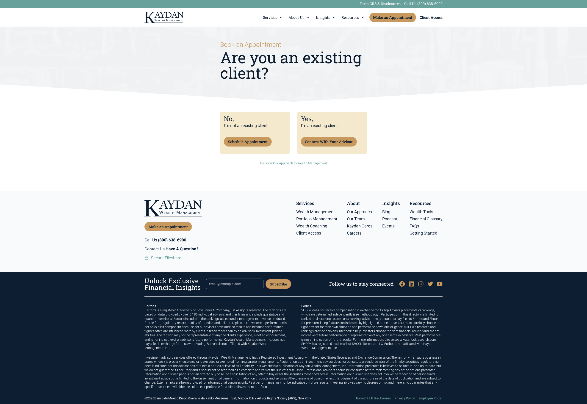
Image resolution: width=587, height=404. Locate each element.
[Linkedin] (411, 284)
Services (270, 17)
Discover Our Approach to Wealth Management (293, 163)
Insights (323, 17)
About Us (296, 17)
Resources (350, 17)
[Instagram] (421, 284)
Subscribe (278, 284)
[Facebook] (402, 284)
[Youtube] (440, 284)
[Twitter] (430, 284)
